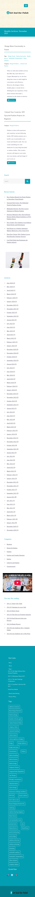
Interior (9, 559)
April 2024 (10, 379)
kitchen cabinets (23, 795)
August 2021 (10, 497)
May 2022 (10, 464)
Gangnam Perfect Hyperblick (16, 771)
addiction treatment (14, 706)
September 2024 (11, 360)
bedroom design (13, 715)
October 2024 (11, 357)
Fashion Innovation (21, 56)
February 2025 (11, 342)
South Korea (25, 828)
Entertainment (12, 751)
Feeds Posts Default (13, 689)
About (10, 666)
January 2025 (11, 346)
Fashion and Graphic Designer (16, 555)
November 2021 (11, 486)
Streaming (11, 848)
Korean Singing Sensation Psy (16, 803)
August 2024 (10, 364)
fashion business (13, 759)
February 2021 (11, 519)
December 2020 (11, 526)
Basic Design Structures (15, 710)
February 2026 (11, 298)
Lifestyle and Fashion (13, 562)
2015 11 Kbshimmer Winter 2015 (16, 676)
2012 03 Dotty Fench (13, 611)
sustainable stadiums (14, 852)
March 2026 (10, 294)
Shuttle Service (13, 828)
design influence (22, 743)
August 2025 (10, 320)
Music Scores (12, 816)
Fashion (9, 551)
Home (10, 662)
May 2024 (10, 375)
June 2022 (10, 460)
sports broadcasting (14, 832)
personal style (12, 824)
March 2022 (10, 471)
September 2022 (11, 449)
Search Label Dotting (14, 693)
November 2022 (11, 441)
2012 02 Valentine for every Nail (16, 607)
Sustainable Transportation (15, 58)
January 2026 (11, 301)
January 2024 (11, 390)
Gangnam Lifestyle (14, 767)
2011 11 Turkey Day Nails (14, 603)
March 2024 (10, 382)
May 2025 (10, 331)
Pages (10, 669)
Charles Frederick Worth (15, 723)
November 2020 (11, 530)
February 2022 (11, 475)
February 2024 (11, 386)
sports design (12, 836)
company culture (13, 727)
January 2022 (11, 478)
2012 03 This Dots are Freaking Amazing (19, 614)
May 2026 (10, 286)
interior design (13, 787)
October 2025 (11, 312)
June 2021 (10, 504)
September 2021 (11, 493)
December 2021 (11, 482)
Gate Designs (12, 775)
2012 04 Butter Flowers (14, 624)
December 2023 (11, 393)
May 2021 (10, 508)
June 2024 (10, 371)
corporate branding (14, 731)
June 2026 (10, 283)
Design (11, 743)
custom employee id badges (16, 739)
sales (22, 824)
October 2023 (11, 401)
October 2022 (11, 445)
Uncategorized (11, 566)
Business (9, 544)
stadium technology (14, 844)
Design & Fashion (14, 63)
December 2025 (11, 305)
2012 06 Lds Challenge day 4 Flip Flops (18, 633)
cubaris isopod (13, 735)
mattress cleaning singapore (16, 812)
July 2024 (10, 368)
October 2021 (11, 489)
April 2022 (10, 467)
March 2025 (10, 338)
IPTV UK (11, 795)
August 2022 (10, 452)
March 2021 (10, 515)
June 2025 (10, 327)
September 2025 (11, 316)
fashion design (13, 763)
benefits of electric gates (15, 719)
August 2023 (10, 408)
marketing (11, 807)
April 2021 (10, 512)
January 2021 (11, 523)
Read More (12, 100)
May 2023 (10, 419)
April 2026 (10, 290)
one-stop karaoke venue (15, 820)
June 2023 (10, 416)
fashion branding (13, 755)
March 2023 (10, 427)
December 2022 (11, 438)
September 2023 (11, 404)
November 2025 (11, 309)
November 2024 (11, 353)
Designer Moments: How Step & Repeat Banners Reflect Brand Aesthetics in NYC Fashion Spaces (19, 217)
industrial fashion (13, 783)
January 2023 (11, 434)
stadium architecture (14, 840)
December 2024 (11, 349)
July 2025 (10, 323)
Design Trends (11, 56)
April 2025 (10, 334)
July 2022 (10, 456)
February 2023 (11, 430)
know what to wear (14, 799)
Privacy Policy (12, 696)
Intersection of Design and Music (17, 791)
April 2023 (10, 423)
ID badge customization (15, 779)
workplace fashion (13, 864)
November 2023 (11, 397)
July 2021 (10, 500)
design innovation (13, 747)
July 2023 (10, 412)
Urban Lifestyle (13, 860)
